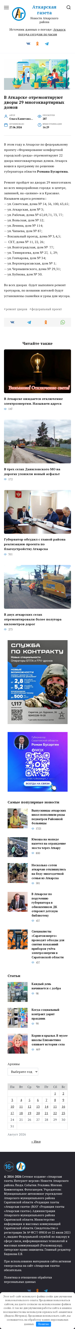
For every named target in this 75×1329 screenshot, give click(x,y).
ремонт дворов (16, 309)
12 (29, 1106)
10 (12, 1106)
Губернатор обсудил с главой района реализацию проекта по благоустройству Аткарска (34, 544)
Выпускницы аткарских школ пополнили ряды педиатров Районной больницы (49, 817)
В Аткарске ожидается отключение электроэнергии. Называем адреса (33, 401)
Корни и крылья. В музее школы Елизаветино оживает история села (50, 1040)
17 (12, 1113)
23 (63, 1113)
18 (21, 1113)
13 (38, 1106)
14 (46, 1106)
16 (63, 1106)
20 (38, 1113)
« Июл (36, 1141)
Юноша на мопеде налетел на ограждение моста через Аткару (49, 843)
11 (21, 1106)
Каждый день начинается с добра (46, 986)
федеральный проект (46, 309)
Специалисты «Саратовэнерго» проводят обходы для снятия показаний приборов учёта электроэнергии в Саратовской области (48, 944)
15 (55, 1106)
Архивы (14, 1064)
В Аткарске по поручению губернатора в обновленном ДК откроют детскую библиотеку (45, 904)
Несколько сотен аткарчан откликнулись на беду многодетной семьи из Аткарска (49, 871)
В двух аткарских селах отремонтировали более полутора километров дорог (32, 619)
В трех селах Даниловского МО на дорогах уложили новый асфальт (32, 471)
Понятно (43, 1324)
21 (46, 1113)
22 (55, 1113)
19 (29, 1113)
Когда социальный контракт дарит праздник (45, 1014)
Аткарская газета (44, 10)
